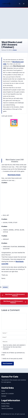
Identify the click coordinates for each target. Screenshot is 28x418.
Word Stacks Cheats (14, 175)
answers (5, 287)
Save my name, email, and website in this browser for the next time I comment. (14, 347)
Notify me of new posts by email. (12, 358)
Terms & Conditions (7, 408)
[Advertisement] (14, 22)
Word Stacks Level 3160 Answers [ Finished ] (15, 295)
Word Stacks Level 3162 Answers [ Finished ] (13, 301)
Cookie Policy (5, 406)
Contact (3, 396)
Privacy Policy (5, 403)
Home (3, 391)
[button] (20, 3)
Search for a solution (7, 393)
